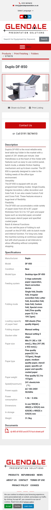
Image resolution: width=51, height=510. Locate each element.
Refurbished (28, 475)
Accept (8, 506)
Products (13, 475)
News (40, 475)
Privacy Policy (20, 485)
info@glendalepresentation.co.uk (26, 6)
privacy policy (29, 502)
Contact (23, 480)
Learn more (28, 506)
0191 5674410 (27, 3)
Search (44, 39)
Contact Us (25, 125)
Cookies (34, 485)
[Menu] (22, 47)
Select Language (24, 11)
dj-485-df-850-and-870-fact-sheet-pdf (27, 431)
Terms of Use (37, 480)
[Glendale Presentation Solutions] (25, 464)
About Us (11, 480)
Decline (17, 506)
